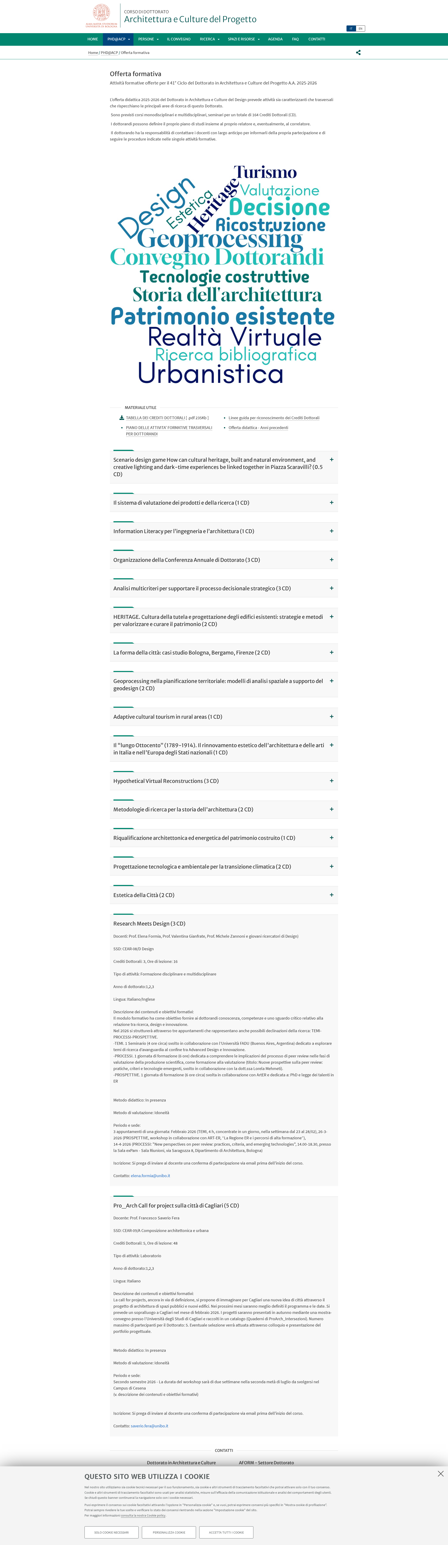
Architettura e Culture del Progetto (190, 17)
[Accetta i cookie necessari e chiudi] (440, 1473)
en (360, 28)
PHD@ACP (116, 39)
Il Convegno (178, 39)
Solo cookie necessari (111, 1532)
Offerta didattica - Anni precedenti (258, 427)
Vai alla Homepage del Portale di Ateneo (101, 16)
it (351, 28)
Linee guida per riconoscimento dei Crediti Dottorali (274, 417)
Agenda (275, 39)
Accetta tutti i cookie (226, 1532)
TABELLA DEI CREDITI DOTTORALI (155, 417)
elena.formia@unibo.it (150, 1175)
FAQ (295, 39)
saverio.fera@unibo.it (149, 1426)
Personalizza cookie (169, 1532)
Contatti (316, 39)
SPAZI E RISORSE (241, 39)
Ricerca (207, 39)
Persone (146, 39)
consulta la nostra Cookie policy (143, 1515)
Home (93, 39)
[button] (358, 52)
